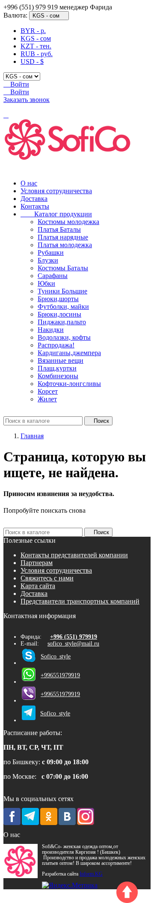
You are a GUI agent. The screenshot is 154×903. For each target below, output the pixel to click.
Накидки (51, 329)
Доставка (34, 198)
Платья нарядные (63, 237)
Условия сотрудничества (56, 190)
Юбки (46, 283)
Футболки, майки (63, 306)
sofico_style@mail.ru (73, 643)
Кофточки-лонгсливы (69, 383)
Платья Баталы (59, 229)
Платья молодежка (65, 244)
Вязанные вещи (60, 360)
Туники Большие (62, 291)
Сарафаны (53, 275)
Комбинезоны (58, 376)
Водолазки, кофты (64, 337)
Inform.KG (91, 874)
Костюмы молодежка (68, 221)
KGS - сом (36, 38)
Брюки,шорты (58, 298)
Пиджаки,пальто (62, 322)
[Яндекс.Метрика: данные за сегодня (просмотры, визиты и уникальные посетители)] (70, 885)
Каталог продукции (56, 214)
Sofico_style (56, 656)
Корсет (48, 391)
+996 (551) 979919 (73, 637)
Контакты (35, 206)
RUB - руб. (37, 53)
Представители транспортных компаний (80, 601)
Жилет (47, 399)
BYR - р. (33, 30)
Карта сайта (38, 585)
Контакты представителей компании (74, 555)
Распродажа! (56, 345)
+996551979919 (60, 675)
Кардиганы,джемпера (69, 352)
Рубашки (51, 252)
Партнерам (37, 562)
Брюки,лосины (59, 314)
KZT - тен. (36, 46)
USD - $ (32, 61)
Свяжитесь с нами (47, 578)
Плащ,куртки (57, 368)
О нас (29, 183)
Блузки (48, 260)
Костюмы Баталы (63, 268)
